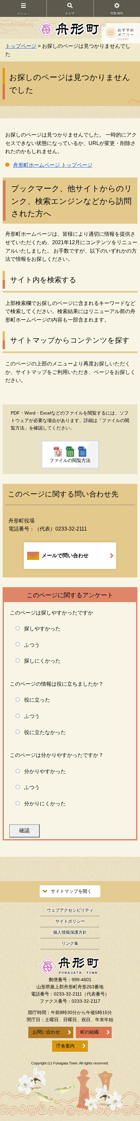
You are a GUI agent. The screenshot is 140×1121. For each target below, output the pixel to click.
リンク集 (70, 943)
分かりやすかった (45, 771)
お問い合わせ (46, 1032)
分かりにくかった (45, 803)
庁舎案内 (65, 1046)
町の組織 (89, 1032)
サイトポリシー (70, 921)
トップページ (20, 46)
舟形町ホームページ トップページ (52, 165)
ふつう (32, 645)
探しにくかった (42, 661)
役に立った (37, 700)
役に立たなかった (45, 732)
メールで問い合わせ (65, 555)
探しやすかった (42, 628)
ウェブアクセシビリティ (70, 910)
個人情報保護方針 (70, 932)
